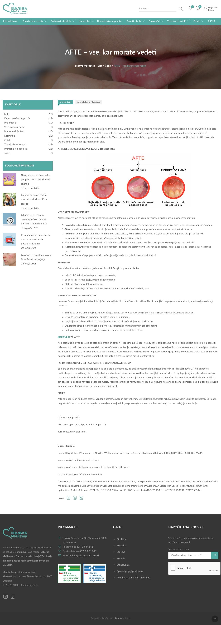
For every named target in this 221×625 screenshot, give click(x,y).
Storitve (121, 552)
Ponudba (121, 545)
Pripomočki (154, 21)
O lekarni (121, 539)
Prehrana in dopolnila (61, 21)
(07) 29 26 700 (88, 551)
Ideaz (128, 618)
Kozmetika (84, 21)
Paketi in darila (134, 21)
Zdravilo (64, 337)
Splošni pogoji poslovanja (130, 571)
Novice (6, 153)
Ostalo (197, 21)
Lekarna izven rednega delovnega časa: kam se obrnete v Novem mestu (34, 219)
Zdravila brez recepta (33, 21)
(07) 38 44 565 (85, 547)
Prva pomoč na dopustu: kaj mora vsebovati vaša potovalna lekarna (36, 239)
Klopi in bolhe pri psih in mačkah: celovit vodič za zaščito (34, 199)
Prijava (211, 10)
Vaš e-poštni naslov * (179, 549)
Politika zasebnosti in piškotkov (133, 578)
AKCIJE (211, 21)
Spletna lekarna (10, 21)
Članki (6, 114)
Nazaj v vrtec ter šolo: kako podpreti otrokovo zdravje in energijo (36, 179)
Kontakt (121, 558)
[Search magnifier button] (181, 9)
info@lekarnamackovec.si (85, 555)
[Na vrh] (215, 619)
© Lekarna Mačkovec (102, 618)
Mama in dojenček (14, 131)
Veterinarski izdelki (176, 21)
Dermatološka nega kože (109, 21)
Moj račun (213, 8)
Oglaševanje (123, 565)
